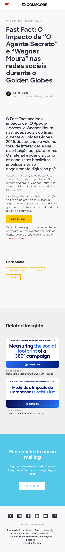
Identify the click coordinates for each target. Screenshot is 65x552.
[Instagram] (37, 517)
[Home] (34, 4)
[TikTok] (28, 517)
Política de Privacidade (19, 530)
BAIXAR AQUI (19, 219)
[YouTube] (46, 517)
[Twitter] (10, 517)
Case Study (13, 371)
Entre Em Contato (32, 543)
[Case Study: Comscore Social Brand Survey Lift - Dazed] (32, 353)
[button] (7, 4)
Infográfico (14, 21)
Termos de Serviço (44, 530)
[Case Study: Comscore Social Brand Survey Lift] (32, 393)
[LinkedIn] (19, 517)
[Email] (54, 517)
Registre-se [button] (32, 486)
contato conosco (16, 238)
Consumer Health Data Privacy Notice (30, 533)
